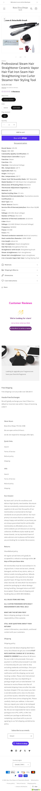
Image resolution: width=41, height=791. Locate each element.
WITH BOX (16, 108)
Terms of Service (9, 451)
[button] (4, 8)
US (5, 116)
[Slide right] (25, 57)
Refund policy (9, 456)
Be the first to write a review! (20, 328)
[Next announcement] (37, 2)
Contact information (21, 786)
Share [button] (6, 287)
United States (9, 100)
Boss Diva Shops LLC (12, 780)
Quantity (4, 121)
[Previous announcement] (4, 2)
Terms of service (21, 783)
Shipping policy (31, 783)
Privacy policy (11, 783)
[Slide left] (16, 57)
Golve (7, 108)
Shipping (4, 87)
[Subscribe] (31, 736)
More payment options (20, 143)
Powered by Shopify (23, 780)
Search (6, 447)
